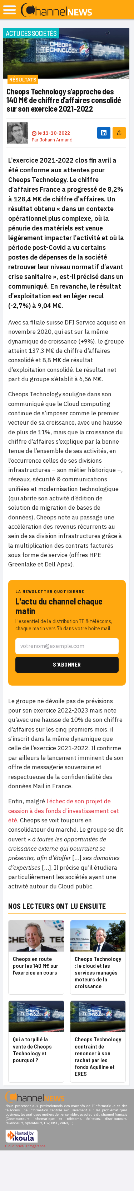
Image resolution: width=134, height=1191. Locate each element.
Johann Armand (56, 140)
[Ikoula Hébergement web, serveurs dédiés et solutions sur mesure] (21, 1141)
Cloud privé (14, 1146)
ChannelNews (56, 10)
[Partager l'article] (119, 133)
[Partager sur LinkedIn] (103, 133)
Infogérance (35, 1146)
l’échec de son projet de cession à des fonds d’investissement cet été (63, 810)
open (9, 10)
